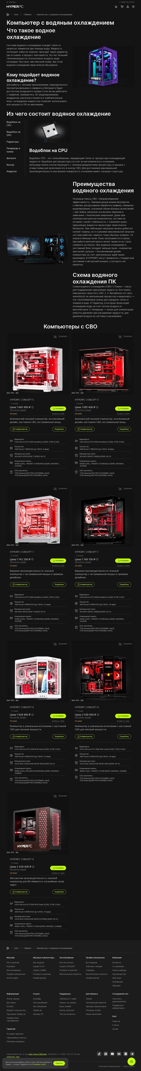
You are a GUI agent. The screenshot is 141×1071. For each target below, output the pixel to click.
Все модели (38, 962)
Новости (116, 1021)
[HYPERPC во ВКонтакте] (119, 1053)
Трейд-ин (37, 1010)
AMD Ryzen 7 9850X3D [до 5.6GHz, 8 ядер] (32, 449)
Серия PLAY (38, 966)
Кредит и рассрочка (16, 1010)
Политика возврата (16, 1041)
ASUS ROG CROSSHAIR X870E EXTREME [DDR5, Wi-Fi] (36, 919)
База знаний (65, 1006)
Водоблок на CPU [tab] (13, 124)
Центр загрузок (66, 1010)
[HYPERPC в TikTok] (99, 1053)
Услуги (36, 994)
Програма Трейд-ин (16, 1014)
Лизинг (89, 999)
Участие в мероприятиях (119, 1000)
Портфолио (117, 982)
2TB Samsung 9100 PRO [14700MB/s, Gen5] (32, 473)
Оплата (10, 1006)
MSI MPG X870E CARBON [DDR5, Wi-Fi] (95, 456)
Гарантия (11, 1029)
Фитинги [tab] (11, 158)
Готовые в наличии (42, 974)
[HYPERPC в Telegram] (132, 1053)
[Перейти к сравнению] (116, 6)
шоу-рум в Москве (38, 1054)
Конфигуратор (21, 429)
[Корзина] (122, 6)
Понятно (59, 1063)
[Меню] (133, 6)
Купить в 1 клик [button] (58, 414)
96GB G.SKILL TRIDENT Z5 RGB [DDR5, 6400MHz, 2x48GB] (103, 771)
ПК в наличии (13, 962)
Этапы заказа (13, 999)
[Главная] (8, 14)
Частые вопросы (67, 1014)
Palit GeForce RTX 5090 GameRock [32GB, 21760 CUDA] (37, 442)
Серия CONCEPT (67, 966)
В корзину (59, 409)
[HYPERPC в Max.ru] (106, 1053)
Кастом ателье (66, 962)
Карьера (116, 985)
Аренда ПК (38, 1014)
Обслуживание (40, 1002)
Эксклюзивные (14, 970)
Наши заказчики (93, 1014)
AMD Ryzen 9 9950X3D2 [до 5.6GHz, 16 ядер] (33, 604)
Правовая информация (109, 1066)
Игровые (11, 966)
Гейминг (28, 14)
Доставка (11, 1002)
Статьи (115, 1025)
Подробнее (59, 429)
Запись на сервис (67, 1002)
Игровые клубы (93, 1010)
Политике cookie (39, 1064)
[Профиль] (128, 6)
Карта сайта (128, 1066)
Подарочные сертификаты (13, 1019)
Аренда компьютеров (96, 1006)
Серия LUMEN (39, 970)
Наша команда (119, 970)
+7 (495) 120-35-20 (126, 2)
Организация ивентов (96, 1002)
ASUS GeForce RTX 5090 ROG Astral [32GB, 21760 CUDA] (37, 749)
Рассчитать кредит (18, 410)
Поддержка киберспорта (118, 1006)
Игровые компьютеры (43, 957)
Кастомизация (40, 1006)
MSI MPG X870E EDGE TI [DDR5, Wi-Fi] (30, 456)
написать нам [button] (13, 1057)
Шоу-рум (116, 978)
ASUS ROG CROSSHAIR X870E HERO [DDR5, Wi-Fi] (35, 764)
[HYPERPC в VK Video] (125, 1053)
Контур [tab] (10, 164)
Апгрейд (37, 999)
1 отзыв (15, 403)
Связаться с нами (67, 999)
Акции (115, 1029)
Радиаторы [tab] (13, 141)
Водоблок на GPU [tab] (13, 133)
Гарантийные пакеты (16, 1037)
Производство (119, 974)
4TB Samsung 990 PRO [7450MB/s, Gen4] (31, 475)
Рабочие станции (94, 966)
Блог (16, 14)
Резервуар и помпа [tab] (13, 150)
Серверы (90, 970)
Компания (117, 957)
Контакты (116, 962)
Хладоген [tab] (12, 171)
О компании (118, 966)
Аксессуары (12, 978)
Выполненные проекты (70, 974)
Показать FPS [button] (63, 393)
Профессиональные (16, 974)
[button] (11, 2)
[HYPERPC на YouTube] (112, 1053)
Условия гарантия (15, 1034)
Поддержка (65, 994)
